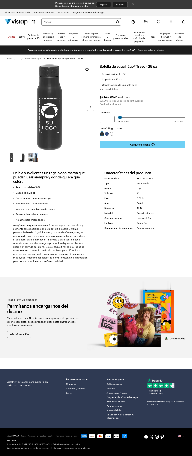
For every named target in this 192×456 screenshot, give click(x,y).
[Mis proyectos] (145, 22)
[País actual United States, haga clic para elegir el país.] (181, 436)
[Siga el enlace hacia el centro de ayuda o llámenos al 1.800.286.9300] (133, 22)
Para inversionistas (115, 401)
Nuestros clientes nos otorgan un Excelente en (165, 402)
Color (111, 128)
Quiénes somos (114, 384)
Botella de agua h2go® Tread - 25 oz (65, 58)
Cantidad (105, 112)
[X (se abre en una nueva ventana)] (151, 437)
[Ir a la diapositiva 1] (11, 157)
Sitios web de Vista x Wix (17, 12)
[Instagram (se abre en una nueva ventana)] (157, 437)
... (18, 58)
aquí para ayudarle (33, 381)
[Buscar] (118, 22)
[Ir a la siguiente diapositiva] (90, 107)
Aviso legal (11, 440)
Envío (68, 393)
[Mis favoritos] (158, 22)
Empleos (110, 388)
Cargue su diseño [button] (140, 144)
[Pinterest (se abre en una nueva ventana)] (162, 437)
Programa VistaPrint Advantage (88, 12)
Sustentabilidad (114, 410)
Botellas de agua (33, 58)
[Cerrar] (133, 4)
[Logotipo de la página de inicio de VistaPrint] (21, 21)
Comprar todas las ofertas (151, 50)
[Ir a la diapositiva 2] (22, 157)
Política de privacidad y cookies (40, 436)
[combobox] (79, 22)
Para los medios (114, 406)
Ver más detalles (109, 89)
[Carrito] (183, 22)
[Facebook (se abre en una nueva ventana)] (146, 437)
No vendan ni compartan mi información (120, 416)
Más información (19, 334)
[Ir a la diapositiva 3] (33, 157)
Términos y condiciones (66, 436)
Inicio (9, 58)
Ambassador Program (117, 393)
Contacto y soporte (75, 388)
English (103, 4)
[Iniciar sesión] (171, 22)
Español (120, 4)
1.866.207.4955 (13, 436)
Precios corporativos (44, 12)
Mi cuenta (71, 384)
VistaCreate (63, 12)
